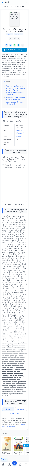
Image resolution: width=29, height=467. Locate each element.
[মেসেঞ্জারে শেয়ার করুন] (10, 45)
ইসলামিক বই (9, 34)
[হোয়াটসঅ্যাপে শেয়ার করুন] (14, 45)
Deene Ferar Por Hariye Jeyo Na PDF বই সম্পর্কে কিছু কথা (15, 98)
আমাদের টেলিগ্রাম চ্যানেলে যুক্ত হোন (15, 50)
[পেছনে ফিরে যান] (2, 7)
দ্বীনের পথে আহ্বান (18, 34)
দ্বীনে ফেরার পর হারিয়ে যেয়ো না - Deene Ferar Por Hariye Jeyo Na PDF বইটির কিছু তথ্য (15, 88)
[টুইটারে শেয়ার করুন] (22, 45)
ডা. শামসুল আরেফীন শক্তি (20, 133)
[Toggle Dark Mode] (26, 2)
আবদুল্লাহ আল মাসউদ (19, 131)
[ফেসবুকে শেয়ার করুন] (6, 45)
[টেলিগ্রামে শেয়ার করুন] (18, 45)
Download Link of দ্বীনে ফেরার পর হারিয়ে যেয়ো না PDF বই (15, 103)
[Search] (14, 463)
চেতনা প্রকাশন (19, 137)
